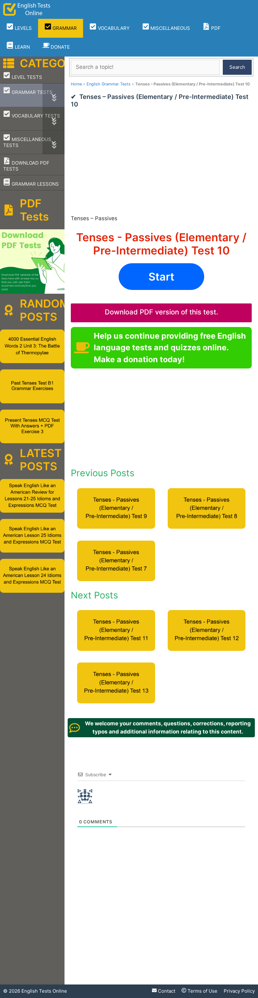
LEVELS (23, 28)
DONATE (59, 47)
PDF (215, 28)
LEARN (22, 47)
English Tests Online (44, 991)
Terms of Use (201, 991)
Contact (166, 991)
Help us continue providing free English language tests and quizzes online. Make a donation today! (170, 347)
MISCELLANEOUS (169, 28)
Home (76, 84)
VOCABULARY (113, 28)
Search (237, 67)
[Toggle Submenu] (53, 95)
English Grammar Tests (109, 84)
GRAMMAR (64, 28)
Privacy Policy (239, 991)
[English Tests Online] (26, 9)
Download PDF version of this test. (161, 312)
